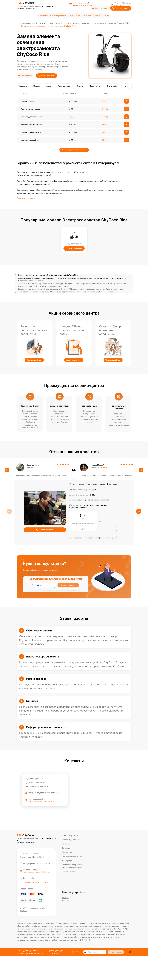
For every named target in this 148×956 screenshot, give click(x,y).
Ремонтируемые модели (72, 856)
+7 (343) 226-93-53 (122, 3)
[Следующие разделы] (130, 86)
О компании (43, 16)
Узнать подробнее (34, 360)
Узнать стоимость (47, 76)
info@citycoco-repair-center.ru (36, 863)
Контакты (97, 16)
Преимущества (64, 86)
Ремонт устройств (59, 16)
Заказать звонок (121, 8)
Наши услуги (67, 860)
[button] (7, 470)
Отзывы (107, 16)
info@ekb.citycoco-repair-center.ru (43, 793)
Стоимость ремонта (70, 835)
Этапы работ (112, 86)
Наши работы (94, 86)
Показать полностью (26, 198)
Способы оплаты (69, 871)
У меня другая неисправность (74, 150)
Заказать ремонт (75, 248)
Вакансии (87, 16)
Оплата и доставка (70, 839)
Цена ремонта (74, 16)
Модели (36, 86)
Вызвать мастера (46, 530)
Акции (48, 86)
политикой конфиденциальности (72, 590)
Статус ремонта (101, 8)
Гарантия (23, 86)
